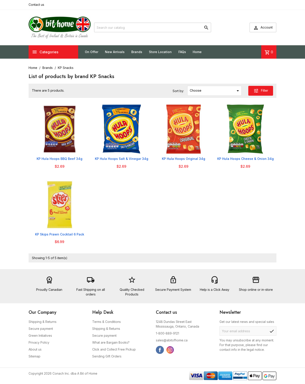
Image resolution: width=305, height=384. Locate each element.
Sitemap (34, 356)
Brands (136, 52)
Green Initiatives (40, 335)
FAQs (182, 52)
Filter (260, 90)
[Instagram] (170, 350)
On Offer (91, 52)
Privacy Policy (39, 342)
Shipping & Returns (42, 322)
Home (197, 52)
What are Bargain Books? (111, 342)
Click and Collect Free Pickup (114, 349)
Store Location (160, 52)
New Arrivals (115, 52)
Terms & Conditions (106, 322)
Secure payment (41, 328)
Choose (215, 90)
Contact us (36, 4)
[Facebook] (160, 350)
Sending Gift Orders (106, 356)
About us (35, 349)
